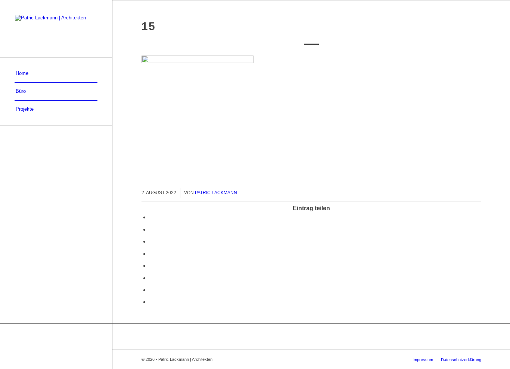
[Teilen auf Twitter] (151, 229)
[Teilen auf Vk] (151, 278)
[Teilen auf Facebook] (151, 217)
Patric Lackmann (216, 192)
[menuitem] (56, 74)
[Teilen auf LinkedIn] (151, 253)
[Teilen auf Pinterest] (151, 241)
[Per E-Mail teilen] (151, 302)
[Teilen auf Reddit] (151, 290)
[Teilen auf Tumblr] (151, 265)
